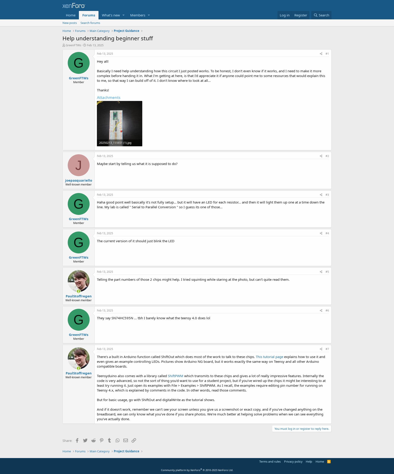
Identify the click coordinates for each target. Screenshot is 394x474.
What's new (111, 15)
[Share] (321, 54)
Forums (88, 15)
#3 (327, 195)
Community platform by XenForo (197, 470)
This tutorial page (269, 356)
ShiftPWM (175, 376)
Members (137, 15)
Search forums (90, 23)
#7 (327, 349)
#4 (327, 233)
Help (309, 461)
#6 (327, 310)
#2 (327, 156)
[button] (123, 15)
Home (70, 15)
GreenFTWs (73, 45)
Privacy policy (293, 461)
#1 (327, 54)
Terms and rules (270, 461)
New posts (69, 23)
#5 (327, 272)
